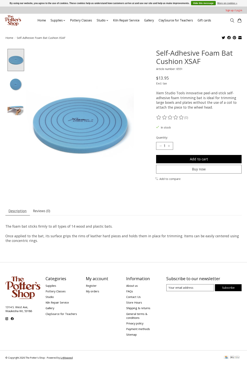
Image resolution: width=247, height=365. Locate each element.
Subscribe (228, 287)
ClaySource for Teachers (176, 20)
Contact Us (133, 297)
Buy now (199, 169)
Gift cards (204, 20)
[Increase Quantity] (169, 146)
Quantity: (162, 137)
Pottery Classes (81, 20)
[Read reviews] (170, 117)
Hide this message (203, 3)
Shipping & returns (138, 308)
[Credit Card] (226, 358)
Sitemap (131, 334)
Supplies (51, 286)
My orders (92, 291)
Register (91, 286)
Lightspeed (67, 357)
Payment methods (138, 329)
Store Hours (134, 302)
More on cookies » (227, 3)
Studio (50, 297)
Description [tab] (17, 210)
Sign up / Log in (234, 10)
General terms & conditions (136, 316)
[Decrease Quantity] (160, 146)
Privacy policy (134, 323)
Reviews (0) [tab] (41, 210)
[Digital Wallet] (235, 358)
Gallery (149, 20)
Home (41, 20)
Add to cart (199, 159)
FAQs (129, 291)
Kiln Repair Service (126, 20)
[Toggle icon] (232, 20)
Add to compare (170, 179)
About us (132, 286)
